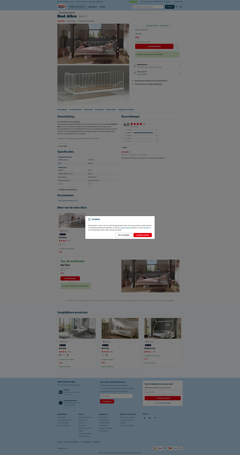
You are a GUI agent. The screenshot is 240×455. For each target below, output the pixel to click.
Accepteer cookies (142, 235)
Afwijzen (146, 228)
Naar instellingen (124, 235)
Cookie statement (125, 228)
